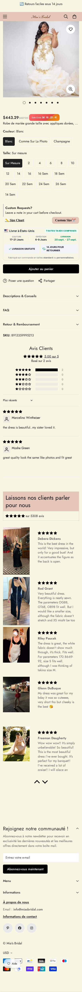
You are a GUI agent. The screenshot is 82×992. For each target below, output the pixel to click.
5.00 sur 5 (51, 356)
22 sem (27, 184)
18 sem (59, 173)
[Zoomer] (70, 89)
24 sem (44, 184)
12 (7, 173)
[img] (12, 411)
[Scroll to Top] (75, 971)
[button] (74, 16)
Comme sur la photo (33, 141)
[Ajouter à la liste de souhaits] (70, 29)
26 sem (61, 184)
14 (18, 173)
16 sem (43, 173)
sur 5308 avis (35, 516)
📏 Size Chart (14, 220)
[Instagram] (31, 928)
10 (72, 163)
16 (29, 173)
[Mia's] (41, 16)
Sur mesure (12, 163)
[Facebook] (19, 928)
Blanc (9, 141)
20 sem (10, 184)
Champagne (62, 141)
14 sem (10, 194)
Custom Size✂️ (65, 220)
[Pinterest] (8, 928)
